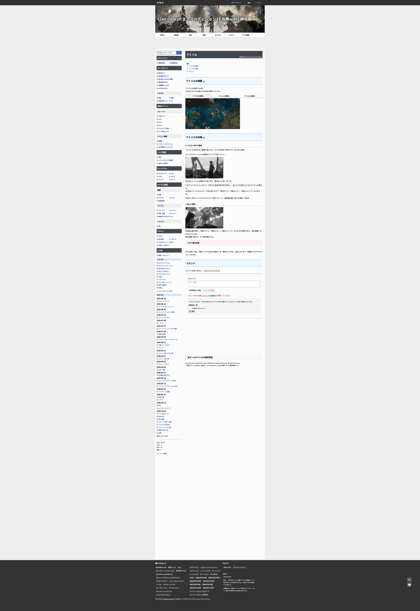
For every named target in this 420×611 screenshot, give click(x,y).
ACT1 (160, 119)
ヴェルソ (161, 179)
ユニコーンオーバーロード (177, 581)
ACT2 (160, 122)
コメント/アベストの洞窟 (166, 312)
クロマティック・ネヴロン (166, 242)
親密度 (160, 141)
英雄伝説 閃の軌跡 (201, 577)
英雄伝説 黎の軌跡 (207, 584)
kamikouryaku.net (168, 599)
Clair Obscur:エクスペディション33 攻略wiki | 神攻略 (205, 19)
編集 (249, 3)
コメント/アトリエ (210, 270)
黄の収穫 (161, 419)
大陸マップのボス (163, 245)
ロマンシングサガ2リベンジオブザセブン (168, 577)
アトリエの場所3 (249, 96)
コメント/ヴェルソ (164, 317)
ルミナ (173, 198)
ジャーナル (161, 210)
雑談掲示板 (161, 63)
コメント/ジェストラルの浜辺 (167, 386)
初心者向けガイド (163, 76)
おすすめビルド (163, 88)
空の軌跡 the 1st (181, 570)
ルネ (172, 173)
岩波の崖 (161, 397)
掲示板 (176, 35)
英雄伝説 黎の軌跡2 (195, 588)
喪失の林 (161, 416)
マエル (160, 176)
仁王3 (179, 567)
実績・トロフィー (163, 255)
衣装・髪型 (161, 213)
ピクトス (218, 35)
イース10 (158, 584)
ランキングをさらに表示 (164, 291)
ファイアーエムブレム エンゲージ (199, 591)
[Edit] (204, 81)
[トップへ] (409, 579)
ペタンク (173, 239)
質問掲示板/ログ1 (164, 375)
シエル (173, 176)
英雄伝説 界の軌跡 (208, 588)
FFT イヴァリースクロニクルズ (165, 570)
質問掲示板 (174, 63)
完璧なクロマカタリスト (165, 216)
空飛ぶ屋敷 (162, 285)
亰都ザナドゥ (172, 567)
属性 (172, 98)
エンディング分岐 (163, 128)
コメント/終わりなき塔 (165, 353)
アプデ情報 (245, 35)
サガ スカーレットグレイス (164, 591)
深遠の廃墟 (161, 334)
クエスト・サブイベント (165, 144)
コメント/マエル (163, 364)
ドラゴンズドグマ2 (161, 581)
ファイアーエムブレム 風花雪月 (199, 594)
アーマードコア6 (205, 570)
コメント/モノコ (163, 301)
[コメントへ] (409, 584)
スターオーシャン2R (169, 584)
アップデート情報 (164, 392)
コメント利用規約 (209, 295)
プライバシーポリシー (239, 567)
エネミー (232, 35)
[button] (238, 3)
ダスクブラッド (194, 567)
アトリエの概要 (193, 66)
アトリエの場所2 (224, 96)
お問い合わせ (227, 567)
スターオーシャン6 (161, 588)
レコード (174, 210)
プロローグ (161, 116)
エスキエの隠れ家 (164, 425)
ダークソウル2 (194, 574)
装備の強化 (161, 201)
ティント (173, 213)
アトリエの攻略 (193, 69)
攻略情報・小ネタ (163, 85)
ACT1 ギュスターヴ (165, 266)
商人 (159, 226)
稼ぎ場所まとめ (163, 82)
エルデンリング (194, 570)
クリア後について (163, 131)
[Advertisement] (210, 43)
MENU (162, 35)
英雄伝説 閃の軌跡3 (195, 581)
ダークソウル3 (204, 574)
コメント (191, 71)
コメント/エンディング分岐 (167, 381)
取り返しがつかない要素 (165, 79)
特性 (159, 98)
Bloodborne (214, 574)
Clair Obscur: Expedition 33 (164, 574)
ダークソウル (216, 570)
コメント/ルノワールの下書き (167, 329)
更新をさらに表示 (162, 436)
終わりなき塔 (163, 271)
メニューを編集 (162, 453)
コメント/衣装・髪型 (165, 422)
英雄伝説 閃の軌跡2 (214, 577)
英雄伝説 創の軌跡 (195, 584)
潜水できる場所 (163, 163)
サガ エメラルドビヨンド (163, 594)
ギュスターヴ (162, 173)
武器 (204, 35)
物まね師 (161, 239)
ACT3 (160, 125)
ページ (259, 3)
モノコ (173, 179)
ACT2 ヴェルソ (164, 263)
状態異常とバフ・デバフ (165, 101)
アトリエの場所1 (198, 96)
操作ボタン (161, 73)
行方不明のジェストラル (165, 147)
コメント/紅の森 (163, 359)
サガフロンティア (174, 588)
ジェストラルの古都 (164, 427)
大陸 (190, 35)
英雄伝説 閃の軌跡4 (208, 581)
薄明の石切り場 (163, 430)
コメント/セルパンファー (166, 307)
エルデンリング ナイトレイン (209, 567)
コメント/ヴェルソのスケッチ (167, 339)
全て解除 (192, 311)
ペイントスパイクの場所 (165, 160)
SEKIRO (192, 577)
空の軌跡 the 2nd (161, 567)
